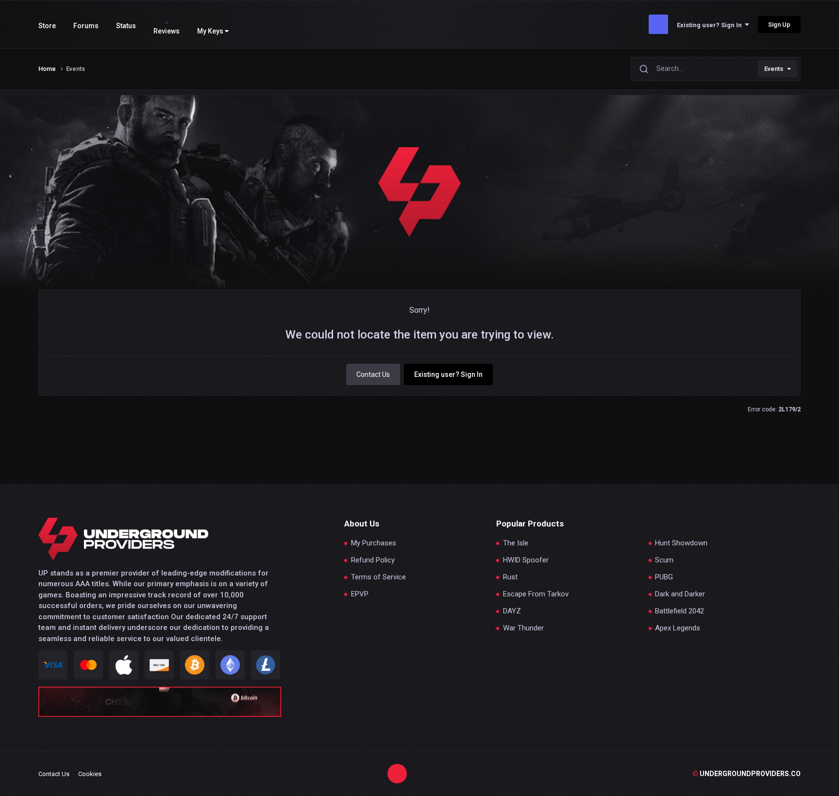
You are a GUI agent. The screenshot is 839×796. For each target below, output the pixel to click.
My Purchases (373, 543)
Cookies (89, 774)
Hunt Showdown (681, 543)
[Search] (643, 68)
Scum (664, 560)
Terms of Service (378, 577)
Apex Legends (677, 628)
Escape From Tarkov (536, 594)
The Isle (515, 543)
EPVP (360, 594)
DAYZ (512, 611)
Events (773, 68)
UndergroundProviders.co (746, 774)
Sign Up (779, 24)
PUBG (664, 577)
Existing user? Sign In (711, 25)
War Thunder (523, 628)
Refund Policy (373, 560)
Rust (510, 577)
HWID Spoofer (526, 560)
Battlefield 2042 (679, 611)
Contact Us (373, 374)
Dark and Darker (680, 594)
